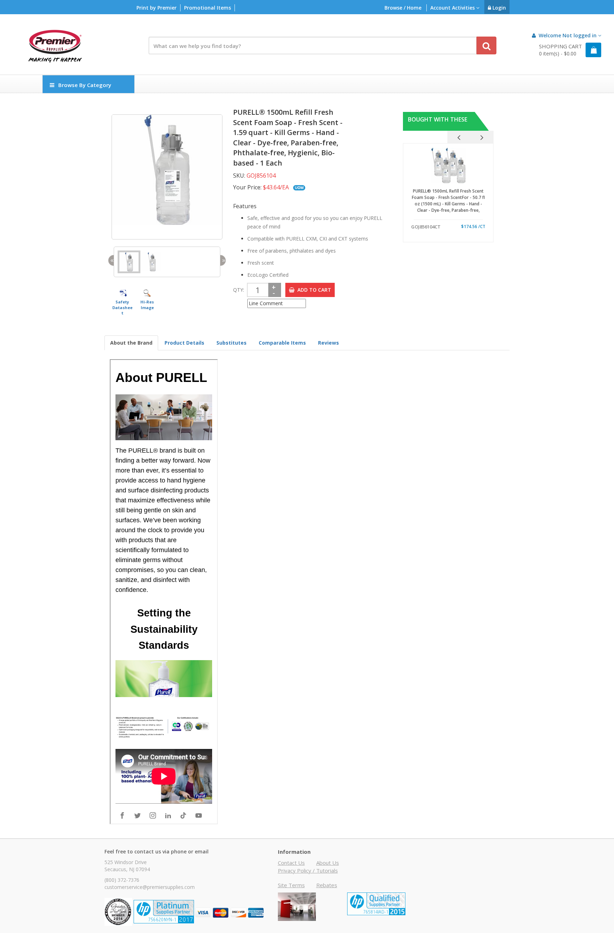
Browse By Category (84, 84)
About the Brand (131, 342)
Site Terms (291, 885)
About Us (327, 862)
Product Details (184, 342)
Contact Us (291, 862)
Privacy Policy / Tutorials (308, 870)
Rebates (326, 885)
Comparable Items (282, 342)
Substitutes (231, 342)
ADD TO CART (313, 289)
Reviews (328, 342)
